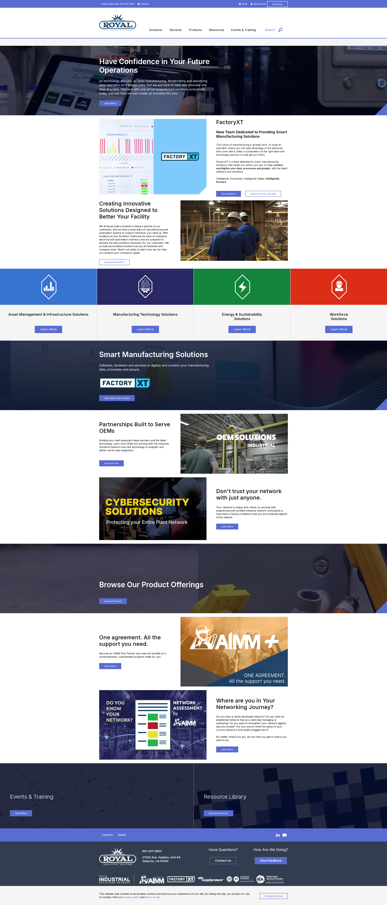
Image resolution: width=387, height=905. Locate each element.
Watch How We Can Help (263, 194)
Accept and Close (274, 896)
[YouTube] (284, 835)
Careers (107, 835)
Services (175, 30)
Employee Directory (114, 262)
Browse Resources (218, 813)
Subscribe (277, 4)
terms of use (152, 897)
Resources (216, 30)
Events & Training (243, 30)
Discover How (111, 463)
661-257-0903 (152, 851)
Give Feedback (270, 860)
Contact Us (223, 860)
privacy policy (132, 897)
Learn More (110, 103)
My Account (260, 4)
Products (195, 30)
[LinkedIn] (278, 835)
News (122, 835)
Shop (244, 4)
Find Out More (228, 194)
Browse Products (113, 601)
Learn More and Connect (116, 398)
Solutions (155, 30)
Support (145, 4)
